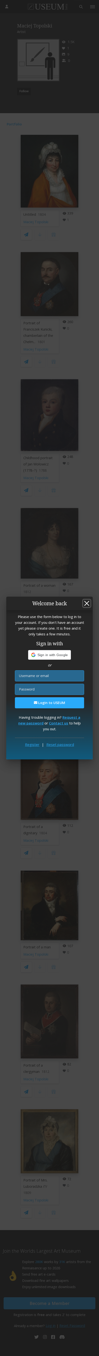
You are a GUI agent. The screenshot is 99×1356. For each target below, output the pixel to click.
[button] (49, 655)
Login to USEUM (51, 702)
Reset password (60, 744)
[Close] (86, 603)
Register (32, 744)
